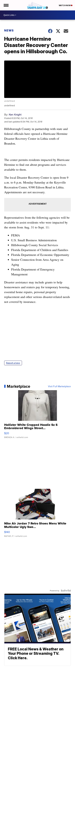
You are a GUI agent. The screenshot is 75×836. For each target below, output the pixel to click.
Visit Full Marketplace (59, 386)
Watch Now (65, 5)
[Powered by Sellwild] (66, 590)
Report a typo (13, 363)
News (9, 30)
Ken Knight (15, 114)
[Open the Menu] (6, 5)
